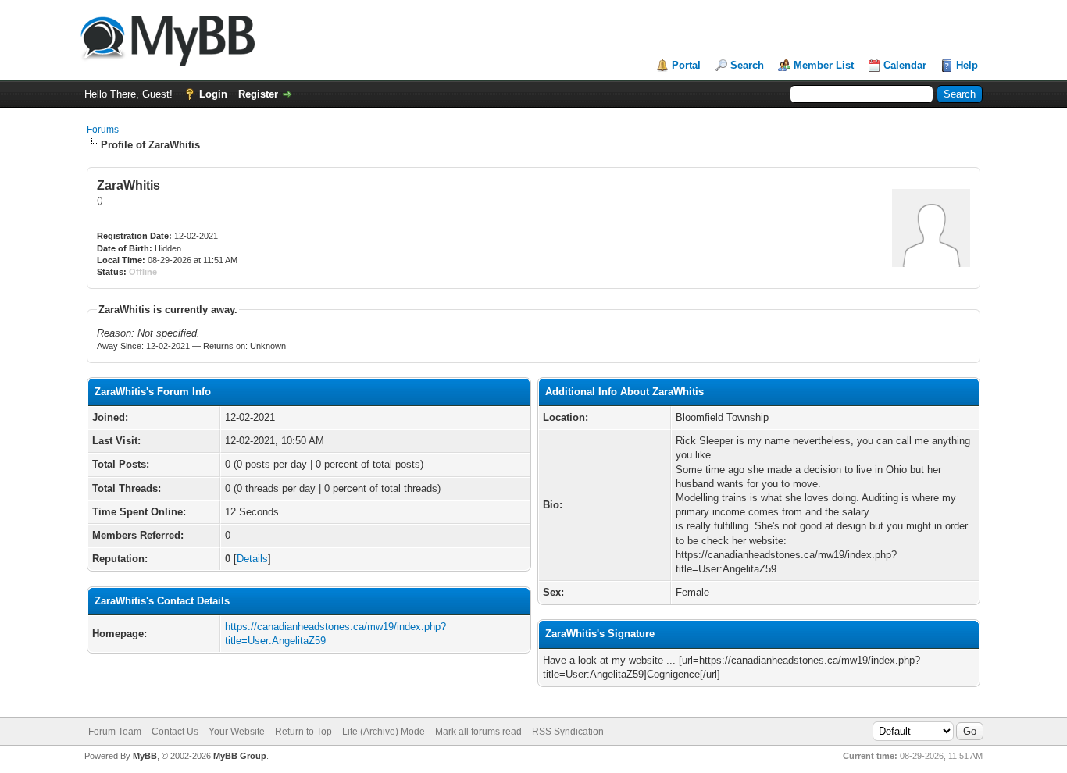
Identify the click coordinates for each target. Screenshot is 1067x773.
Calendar (904, 65)
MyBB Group (239, 756)
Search (747, 65)
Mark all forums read (478, 731)
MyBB (145, 756)
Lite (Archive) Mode (383, 731)
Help (967, 65)
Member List (824, 65)
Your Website (237, 731)
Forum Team (114, 731)
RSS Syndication (568, 731)
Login (213, 94)
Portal (686, 65)
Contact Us (175, 731)
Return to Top (303, 731)
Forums (103, 129)
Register (258, 94)
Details (252, 559)
